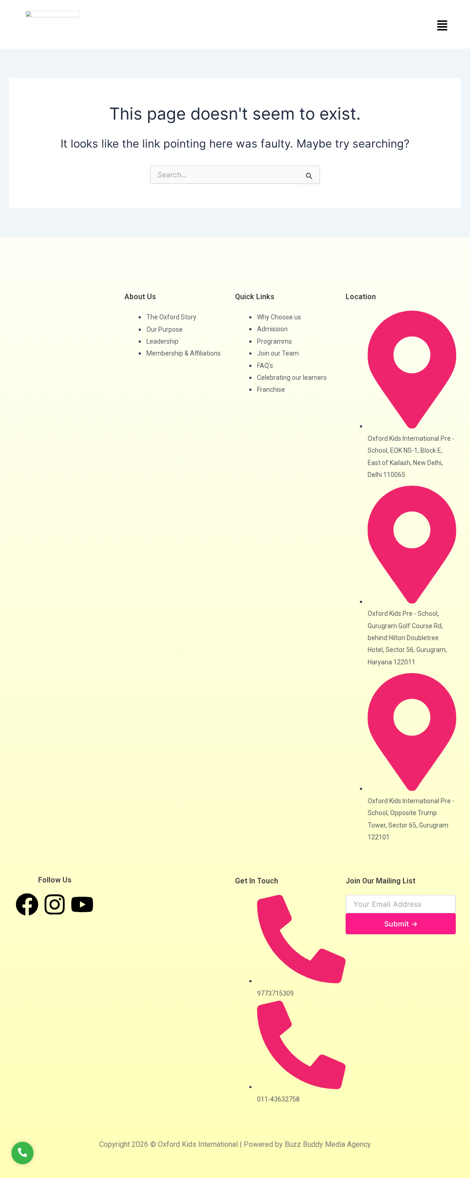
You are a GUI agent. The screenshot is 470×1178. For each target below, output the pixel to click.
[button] (350, 26)
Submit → (401, 923)
